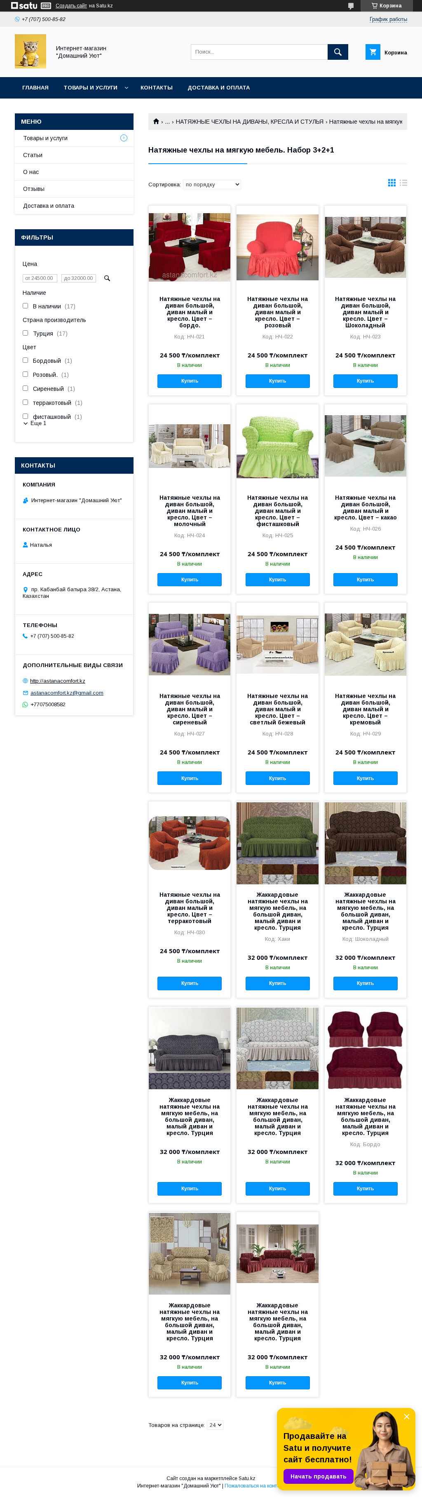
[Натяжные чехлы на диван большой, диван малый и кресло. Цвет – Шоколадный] (365, 247)
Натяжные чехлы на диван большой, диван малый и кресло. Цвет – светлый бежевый (277, 709)
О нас (31, 172)
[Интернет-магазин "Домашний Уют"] (30, 66)
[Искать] (338, 52)
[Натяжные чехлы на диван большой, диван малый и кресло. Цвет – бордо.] (189, 247)
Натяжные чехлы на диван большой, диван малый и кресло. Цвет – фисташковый (277, 510)
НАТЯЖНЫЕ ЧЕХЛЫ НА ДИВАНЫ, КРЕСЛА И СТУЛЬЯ (250, 121)
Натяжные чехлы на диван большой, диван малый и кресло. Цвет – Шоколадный (365, 312)
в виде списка (403, 184)
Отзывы (34, 189)
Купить (189, 381)
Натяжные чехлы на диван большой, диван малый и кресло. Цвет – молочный (189, 510)
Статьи (32, 155)
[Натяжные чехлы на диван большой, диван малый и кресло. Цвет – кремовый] (365, 644)
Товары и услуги (90, 88)
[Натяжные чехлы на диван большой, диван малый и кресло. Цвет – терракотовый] (189, 842)
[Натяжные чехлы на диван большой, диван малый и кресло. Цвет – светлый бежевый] (277, 644)
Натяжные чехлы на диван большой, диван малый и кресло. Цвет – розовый (277, 312)
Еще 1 (38, 423)
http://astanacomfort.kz (57, 681)
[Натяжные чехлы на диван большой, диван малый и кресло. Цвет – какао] (365, 445)
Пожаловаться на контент (255, 1486)
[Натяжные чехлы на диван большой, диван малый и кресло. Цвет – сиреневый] (189, 644)
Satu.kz (247, 1478)
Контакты (157, 88)
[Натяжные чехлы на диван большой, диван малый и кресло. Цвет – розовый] (277, 247)
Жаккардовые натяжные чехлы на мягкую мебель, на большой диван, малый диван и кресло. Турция (278, 911)
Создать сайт (71, 6)
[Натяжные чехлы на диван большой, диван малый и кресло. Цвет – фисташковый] (277, 445)
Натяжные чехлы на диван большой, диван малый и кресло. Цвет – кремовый (365, 709)
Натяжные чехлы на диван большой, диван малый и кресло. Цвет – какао (365, 507)
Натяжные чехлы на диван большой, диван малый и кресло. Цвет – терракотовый (189, 907)
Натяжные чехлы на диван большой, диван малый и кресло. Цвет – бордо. (189, 312)
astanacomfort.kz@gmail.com (66, 693)
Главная (35, 88)
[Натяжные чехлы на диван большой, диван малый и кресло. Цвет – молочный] (189, 445)
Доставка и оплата (219, 88)
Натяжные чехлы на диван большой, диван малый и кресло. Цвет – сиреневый (189, 709)
